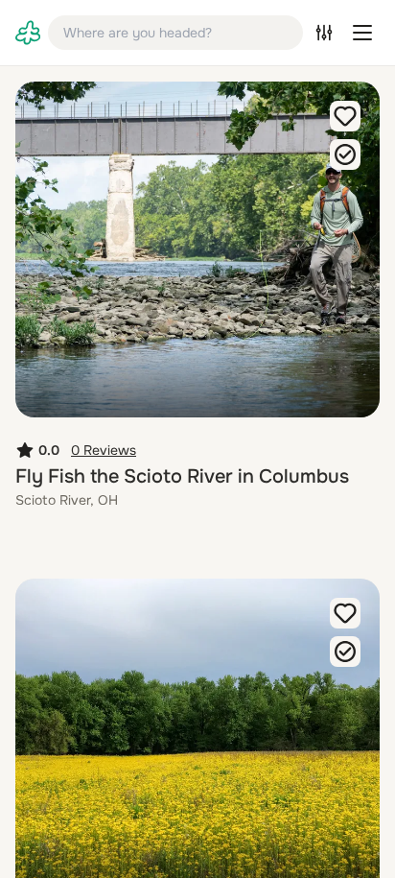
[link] (27, 32)
